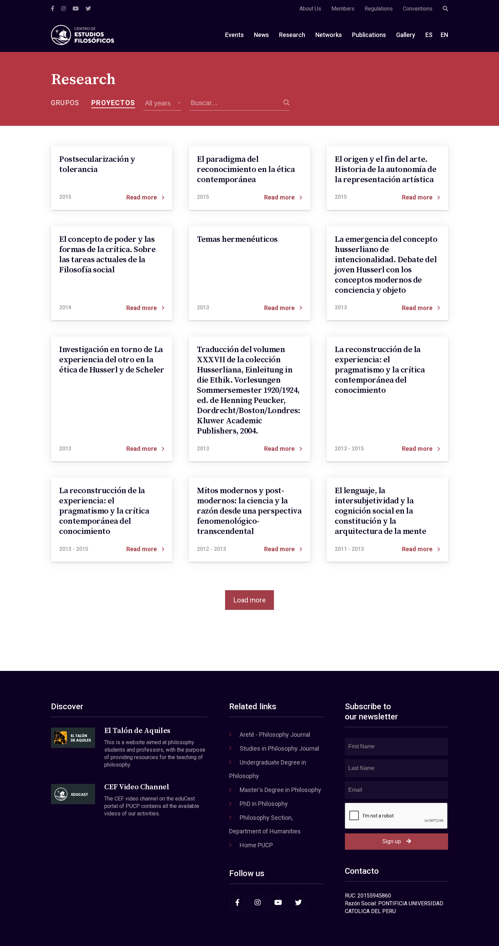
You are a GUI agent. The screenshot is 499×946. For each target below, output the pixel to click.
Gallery (405, 34)
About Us (310, 8)
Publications (369, 34)
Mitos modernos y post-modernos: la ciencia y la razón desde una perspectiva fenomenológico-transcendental (249, 511)
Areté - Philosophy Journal (275, 734)
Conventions (417, 8)
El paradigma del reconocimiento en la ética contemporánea (246, 169)
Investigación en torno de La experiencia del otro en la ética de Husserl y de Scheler (111, 360)
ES (428, 34)
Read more (141, 197)
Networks (328, 34)
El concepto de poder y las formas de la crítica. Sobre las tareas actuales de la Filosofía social (107, 254)
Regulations (379, 8)
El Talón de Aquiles (137, 730)
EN (444, 34)
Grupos (65, 103)
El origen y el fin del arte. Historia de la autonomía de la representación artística (385, 169)
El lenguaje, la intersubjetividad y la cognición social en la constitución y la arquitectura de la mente (380, 511)
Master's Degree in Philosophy (280, 789)
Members (342, 8)
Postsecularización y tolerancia (97, 164)
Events (234, 34)
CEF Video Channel (136, 787)
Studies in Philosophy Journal (279, 748)
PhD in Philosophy (264, 803)
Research (292, 34)
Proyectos (113, 103)
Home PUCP (256, 845)
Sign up (391, 841)
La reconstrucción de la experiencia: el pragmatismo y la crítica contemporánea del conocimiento (380, 370)
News (261, 34)
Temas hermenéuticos (237, 239)
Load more (249, 600)
